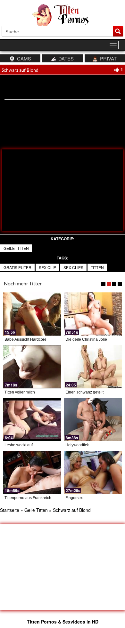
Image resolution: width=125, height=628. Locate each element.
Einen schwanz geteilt (84, 392)
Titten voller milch (19, 392)
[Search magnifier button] (118, 31)
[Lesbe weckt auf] (32, 419)
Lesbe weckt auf (18, 445)
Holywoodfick (77, 445)
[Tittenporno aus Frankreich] (32, 472)
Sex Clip (47, 267)
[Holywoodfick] (93, 419)
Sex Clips (73, 267)
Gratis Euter (17, 267)
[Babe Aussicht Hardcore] (32, 314)
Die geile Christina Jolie (86, 339)
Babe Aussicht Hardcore (25, 339)
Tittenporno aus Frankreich (27, 498)
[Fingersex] (93, 472)
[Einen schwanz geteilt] (93, 366)
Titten (97, 267)
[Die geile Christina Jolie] (93, 314)
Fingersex (74, 498)
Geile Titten (16, 248)
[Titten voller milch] (32, 366)
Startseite (9, 510)
